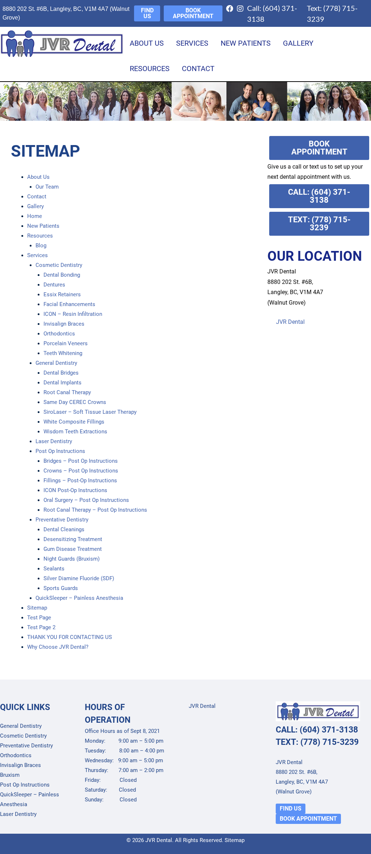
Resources (150, 68)
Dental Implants (62, 382)
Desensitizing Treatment (72, 539)
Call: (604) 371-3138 (272, 13)
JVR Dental (290, 321)
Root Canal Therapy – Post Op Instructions (95, 510)
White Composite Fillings (73, 421)
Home (34, 216)
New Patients (246, 43)
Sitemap (37, 608)
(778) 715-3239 (329, 742)
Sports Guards (60, 588)
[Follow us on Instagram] (242, 13)
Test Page (39, 617)
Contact (198, 68)
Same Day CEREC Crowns (74, 402)
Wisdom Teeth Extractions (75, 431)
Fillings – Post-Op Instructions (80, 480)
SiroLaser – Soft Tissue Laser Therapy (90, 412)
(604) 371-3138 (329, 730)
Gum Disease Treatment (72, 549)
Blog (41, 245)
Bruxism (10, 775)
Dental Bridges (61, 373)
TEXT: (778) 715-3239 (319, 223)
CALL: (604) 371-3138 (319, 196)
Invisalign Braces (63, 324)
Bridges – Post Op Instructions (80, 461)
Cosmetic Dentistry (59, 265)
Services (192, 43)
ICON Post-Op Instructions (75, 490)
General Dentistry (56, 363)
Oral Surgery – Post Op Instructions (86, 500)
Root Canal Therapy (67, 392)
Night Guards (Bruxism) (71, 559)
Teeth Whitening (62, 353)
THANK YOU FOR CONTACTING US (69, 637)
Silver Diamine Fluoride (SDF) (78, 578)
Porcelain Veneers (65, 343)
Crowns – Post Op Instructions (80, 470)
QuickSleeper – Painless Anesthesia (79, 598)
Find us (147, 13)
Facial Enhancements (69, 304)
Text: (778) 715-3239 (332, 13)
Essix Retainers (62, 294)
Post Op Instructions (60, 451)
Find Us (290, 808)
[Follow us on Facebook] (231, 13)
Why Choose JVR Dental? (57, 647)
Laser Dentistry (54, 441)
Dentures (54, 284)
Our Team (47, 186)
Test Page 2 (41, 627)
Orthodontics (59, 333)
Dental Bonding (61, 275)
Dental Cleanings (63, 529)
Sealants (53, 568)
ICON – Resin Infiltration (72, 314)
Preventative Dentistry (62, 519)
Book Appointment (193, 13)
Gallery (298, 43)
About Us (147, 43)
